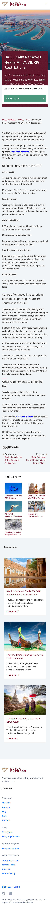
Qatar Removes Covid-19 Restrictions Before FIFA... (35, 460)
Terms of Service (10, 860)
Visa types (7, 832)
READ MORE (12, 611)
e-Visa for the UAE (24, 416)
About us (6, 803)
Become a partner (10, 848)
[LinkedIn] (10, 893)
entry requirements (20, 151)
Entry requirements (11, 836)
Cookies (6, 869)
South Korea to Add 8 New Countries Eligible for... (13, 460)
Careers (6, 807)
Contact (6, 820)
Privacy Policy (8, 865)
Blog (4, 811)
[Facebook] (3, 893)
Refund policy (8, 873)
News (4, 816)
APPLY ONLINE (13, 99)
